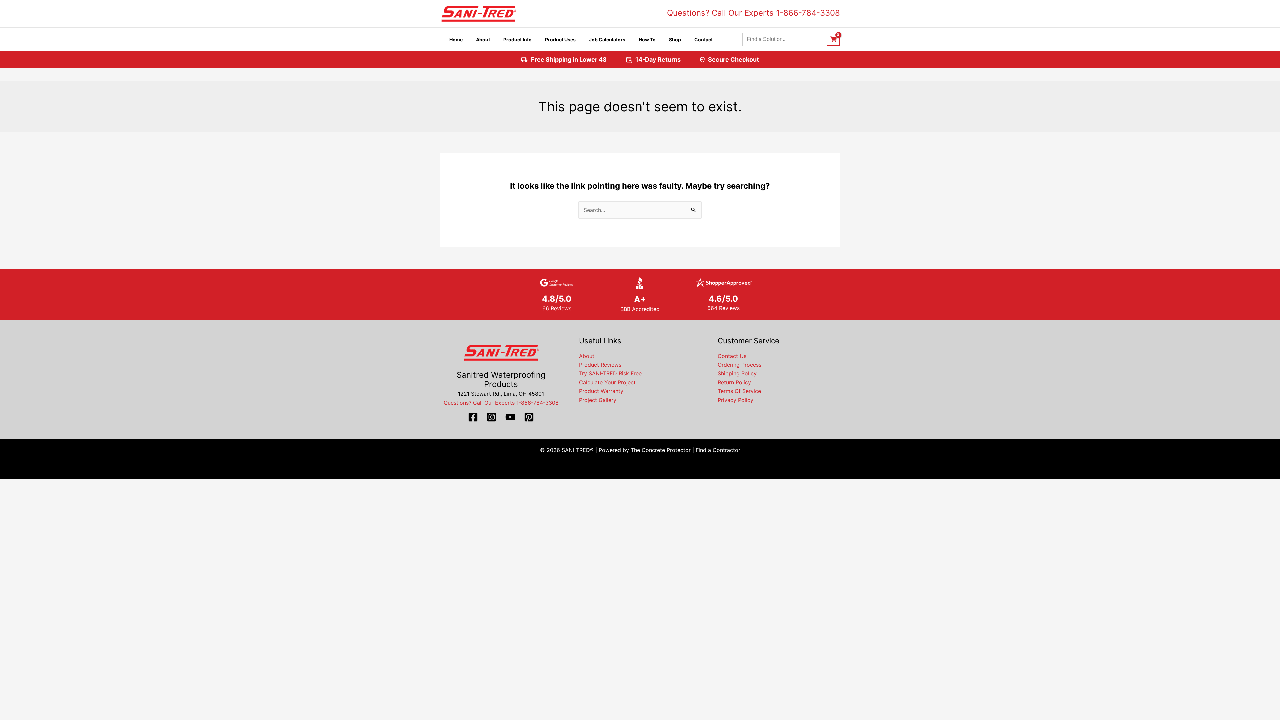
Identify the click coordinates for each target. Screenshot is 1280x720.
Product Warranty (601, 391)
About (586, 356)
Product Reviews (600, 364)
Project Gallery (597, 400)
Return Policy (734, 382)
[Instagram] (491, 417)
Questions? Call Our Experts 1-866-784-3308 (753, 13)
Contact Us (732, 356)
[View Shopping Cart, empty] (833, 39)
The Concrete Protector (661, 450)
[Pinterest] (529, 417)
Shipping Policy (737, 373)
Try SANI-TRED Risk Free (610, 373)
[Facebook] (473, 417)
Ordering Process (739, 364)
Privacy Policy (735, 400)
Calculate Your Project (607, 382)
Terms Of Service (739, 391)
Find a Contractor (718, 450)
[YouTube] (510, 417)
